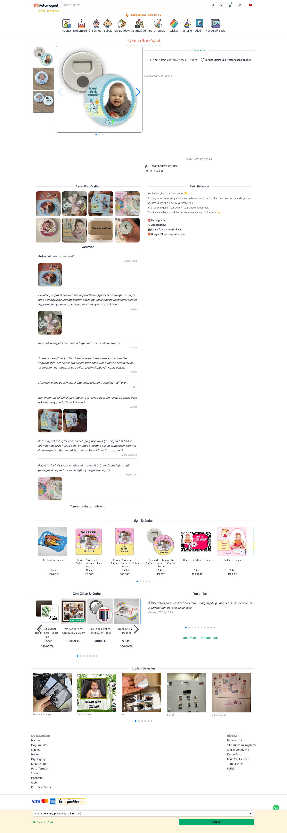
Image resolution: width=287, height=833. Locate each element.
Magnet (36, 740)
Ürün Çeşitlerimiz (238, 759)
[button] (250, 5)
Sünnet (35, 750)
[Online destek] (276, 808)
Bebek (35, 754)
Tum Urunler (235, 764)
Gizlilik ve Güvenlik (238, 750)
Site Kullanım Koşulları (241, 745)
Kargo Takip (234, 754)
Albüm (35, 782)
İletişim (231, 768)
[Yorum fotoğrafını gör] (48, 203)
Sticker (35, 773)
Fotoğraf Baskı (41, 787)
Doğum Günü (39, 745)
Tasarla (216, 822)
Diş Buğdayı (38, 759)
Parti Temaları (40, 768)
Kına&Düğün (39, 764)
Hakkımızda (234, 740)
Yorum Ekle (209, 638)
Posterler (37, 778)
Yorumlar (189, 638)
